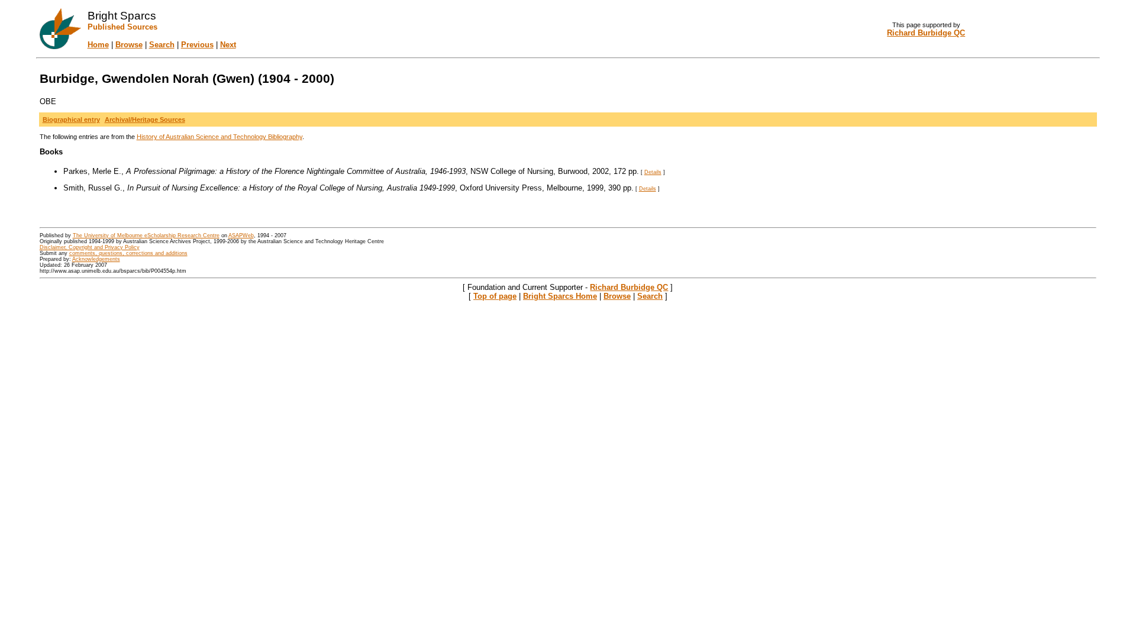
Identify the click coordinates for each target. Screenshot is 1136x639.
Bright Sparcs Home (560, 296)
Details (652, 172)
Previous (197, 44)
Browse (129, 44)
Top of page (495, 296)
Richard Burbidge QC (629, 287)
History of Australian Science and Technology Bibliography (219, 136)
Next (228, 44)
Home (98, 44)
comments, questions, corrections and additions (128, 253)
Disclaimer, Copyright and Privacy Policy (90, 247)
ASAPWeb (241, 235)
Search (162, 44)
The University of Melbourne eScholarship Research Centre (146, 235)
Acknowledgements (96, 259)
